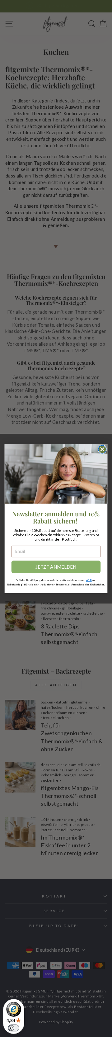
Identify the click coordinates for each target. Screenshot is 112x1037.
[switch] (13, 1028)
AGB (89, 580)
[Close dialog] (102, 449)
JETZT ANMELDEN (56, 567)
